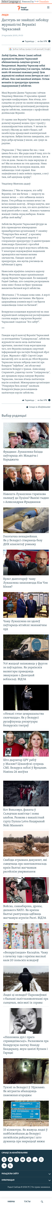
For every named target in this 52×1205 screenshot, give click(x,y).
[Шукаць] (42, 1201)
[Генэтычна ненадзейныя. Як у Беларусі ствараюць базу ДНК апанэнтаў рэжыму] (26, 520)
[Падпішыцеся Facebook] (10, 1159)
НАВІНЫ (11, 1202)
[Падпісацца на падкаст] (28, 1159)
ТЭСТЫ (27, 1202)
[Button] (28, 41)
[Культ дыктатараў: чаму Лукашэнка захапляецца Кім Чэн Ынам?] (26, 562)
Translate (44, 2)
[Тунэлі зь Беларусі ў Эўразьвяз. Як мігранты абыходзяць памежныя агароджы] (26, 1071)
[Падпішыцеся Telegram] (4, 1165)
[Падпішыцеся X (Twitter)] (16, 1159)
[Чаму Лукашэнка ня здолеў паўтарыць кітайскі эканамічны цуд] (26, 605)
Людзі (5, 15)
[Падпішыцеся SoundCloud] (34, 1159)
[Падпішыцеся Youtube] (22, 1159)
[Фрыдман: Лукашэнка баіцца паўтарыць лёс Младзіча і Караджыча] (26, 435)
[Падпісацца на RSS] (10, 1165)
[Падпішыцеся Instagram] (41, 1159)
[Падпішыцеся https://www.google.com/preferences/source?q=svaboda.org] (4, 1159)
